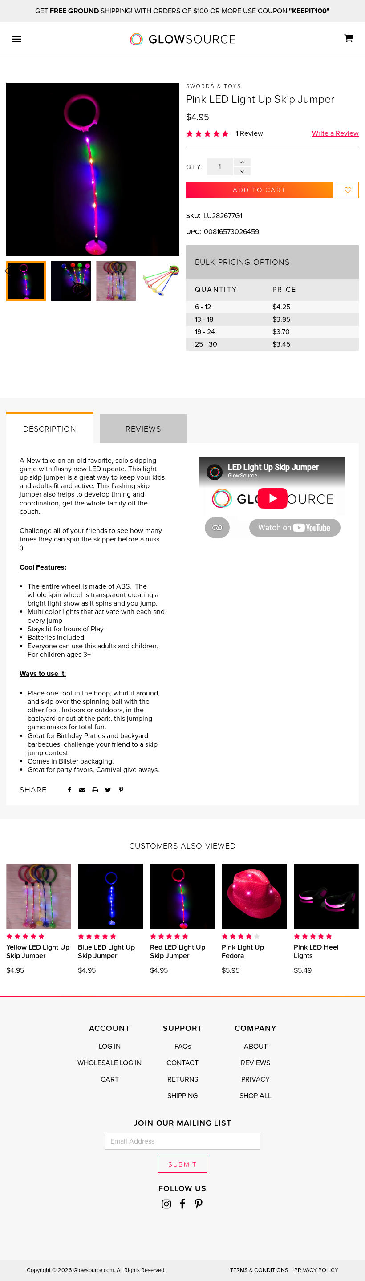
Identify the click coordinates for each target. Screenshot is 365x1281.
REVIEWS (255, 1063)
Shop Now (46, 896)
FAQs (182, 1046)
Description (50, 429)
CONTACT (182, 1063)
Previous (7, 271)
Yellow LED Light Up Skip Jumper (37, 951)
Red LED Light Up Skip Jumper (177, 951)
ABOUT (256, 1046)
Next (172, 271)
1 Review (249, 133)
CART (110, 1079)
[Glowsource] (182, 39)
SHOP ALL (255, 1095)
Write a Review (335, 133)
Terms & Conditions (259, 1270)
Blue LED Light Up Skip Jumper (106, 951)
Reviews (143, 429)
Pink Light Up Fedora (243, 951)
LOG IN (110, 1046)
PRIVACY (255, 1079)
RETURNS (182, 1079)
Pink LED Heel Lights (316, 951)
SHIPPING (182, 1095)
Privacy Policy (316, 1270)
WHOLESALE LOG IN (109, 1063)
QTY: (194, 167)
